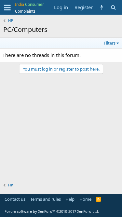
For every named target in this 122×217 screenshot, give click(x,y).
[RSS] (98, 199)
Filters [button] (109, 43)
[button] (7, 7)
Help (70, 199)
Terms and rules (45, 199)
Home (85, 199)
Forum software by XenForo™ (52, 211)
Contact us (15, 199)
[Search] (113, 7)
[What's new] (101, 7)
